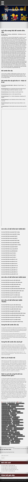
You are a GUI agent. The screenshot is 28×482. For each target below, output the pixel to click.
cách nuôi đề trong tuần (6, 419)
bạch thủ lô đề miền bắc (6, 411)
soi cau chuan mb (5, 437)
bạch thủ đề (4, 403)
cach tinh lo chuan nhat (6, 422)
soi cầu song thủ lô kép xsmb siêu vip (9, 469)
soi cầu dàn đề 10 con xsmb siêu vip (20, 448)
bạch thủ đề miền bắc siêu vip (7, 408)
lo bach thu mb (5, 433)
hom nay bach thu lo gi (18, 429)
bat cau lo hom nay (5, 414)
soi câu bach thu (12, 436)
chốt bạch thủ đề (19, 425)
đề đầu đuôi (4, 429)
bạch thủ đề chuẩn (11, 403)
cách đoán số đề (15, 418)
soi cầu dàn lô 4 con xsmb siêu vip (9, 468)
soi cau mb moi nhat (16, 440)
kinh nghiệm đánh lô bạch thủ (7, 432)
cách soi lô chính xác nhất (18, 419)
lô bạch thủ (17, 432)
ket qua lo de (13, 430)
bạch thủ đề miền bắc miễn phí (17, 406)
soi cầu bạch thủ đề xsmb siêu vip (9, 466)
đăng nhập (5, 452)
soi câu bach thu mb (20, 436)
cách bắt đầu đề (13, 414)
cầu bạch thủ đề (16, 423)
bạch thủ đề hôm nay (20, 403)
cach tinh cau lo (16, 421)
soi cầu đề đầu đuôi (13, 437)
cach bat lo (14, 415)
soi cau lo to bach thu (6, 440)
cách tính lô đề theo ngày (7, 423)
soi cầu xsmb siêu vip (12, 402)
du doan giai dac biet (12, 426)
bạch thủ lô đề (14, 410)
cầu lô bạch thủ (12, 425)
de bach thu (4, 426)
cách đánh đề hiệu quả (6, 418)
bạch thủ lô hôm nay (16, 411)
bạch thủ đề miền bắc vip (19, 408)
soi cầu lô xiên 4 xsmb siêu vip (8, 465)
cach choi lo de (16, 417)
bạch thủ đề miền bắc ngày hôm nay (9, 407)
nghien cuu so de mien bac (14, 433)
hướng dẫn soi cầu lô (6, 430)
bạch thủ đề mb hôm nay (13, 404)
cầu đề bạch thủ (5, 425)
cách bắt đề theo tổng (6, 415)
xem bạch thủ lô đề (5, 444)
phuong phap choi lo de (6, 434)
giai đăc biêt (9, 429)
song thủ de (17, 441)
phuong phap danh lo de (17, 434)
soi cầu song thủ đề (5, 441)
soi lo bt (12, 441)
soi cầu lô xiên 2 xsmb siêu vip (8, 471)
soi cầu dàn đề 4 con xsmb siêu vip (7, 447)
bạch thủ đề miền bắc (6, 406)
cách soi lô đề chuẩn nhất (7, 421)
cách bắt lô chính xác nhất (7, 417)
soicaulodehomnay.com (14, 10)
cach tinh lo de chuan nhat (17, 422)
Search (2, 457)
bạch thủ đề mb (5, 404)
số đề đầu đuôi (4, 436)
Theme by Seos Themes (22, 480)
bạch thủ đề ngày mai (6, 410)
